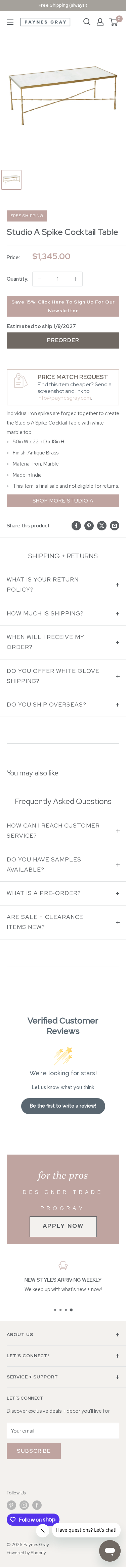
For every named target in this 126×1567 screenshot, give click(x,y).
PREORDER (63, 340)
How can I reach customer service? (53, 830)
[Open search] (87, 22)
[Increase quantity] (75, 279)
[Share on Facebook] (76, 525)
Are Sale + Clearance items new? (45, 922)
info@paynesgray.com (64, 397)
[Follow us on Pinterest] (11, 1505)
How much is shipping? (45, 613)
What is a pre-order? (44, 893)
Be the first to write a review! (63, 1106)
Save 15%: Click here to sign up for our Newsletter (63, 306)
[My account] (100, 22)
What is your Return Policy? (43, 584)
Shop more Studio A (63, 500)
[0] (114, 22)
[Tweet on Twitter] (102, 525)
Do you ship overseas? (46, 704)
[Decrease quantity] (40, 279)
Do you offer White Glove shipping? (53, 676)
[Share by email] (114, 525)
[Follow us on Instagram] (24, 1505)
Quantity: (17, 279)
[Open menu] (10, 22)
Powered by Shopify (26, 1553)
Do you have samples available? (44, 864)
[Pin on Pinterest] (89, 525)
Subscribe (34, 1450)
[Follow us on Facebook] (37, 1505)
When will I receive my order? (45, 642)
